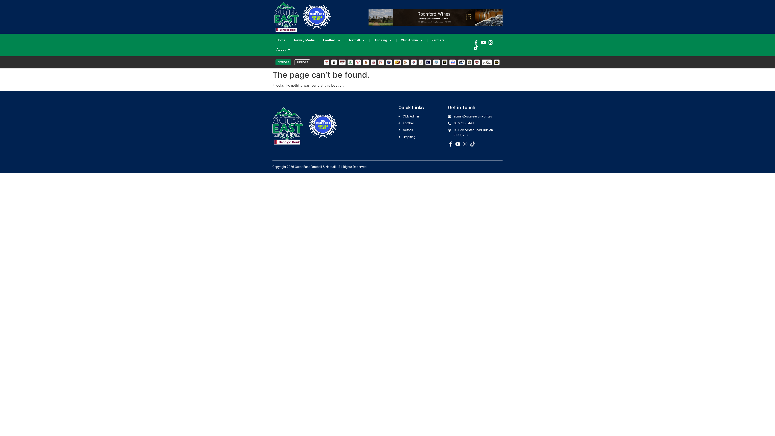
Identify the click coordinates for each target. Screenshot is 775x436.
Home (281, 40)
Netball (354, 40)
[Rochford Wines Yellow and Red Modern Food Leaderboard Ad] (436, 24)
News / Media (304, 40)
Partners (438, 40)
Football (329, 40)
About (281, 49)
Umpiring (380, 40)
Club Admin (409, 40)
